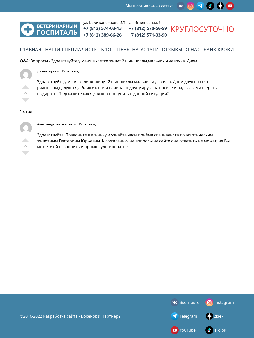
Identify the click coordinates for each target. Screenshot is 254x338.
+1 (25, 85)
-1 (25, 102)
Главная (31, 49)
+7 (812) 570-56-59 (148, 28)
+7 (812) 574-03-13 (102, 28)
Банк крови (219, 49)
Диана (42, 71)
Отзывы (172, 49)
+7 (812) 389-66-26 (102, 35)
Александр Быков (50, 124)
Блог (107, 49)
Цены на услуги (138, 49)
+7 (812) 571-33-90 (148, 35)
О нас (193, 49)
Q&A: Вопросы (34, 61)
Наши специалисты (71, 49)
